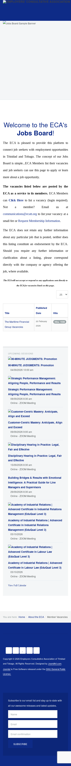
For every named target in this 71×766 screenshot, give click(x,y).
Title (7, 313)
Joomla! (6, 669)
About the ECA (36, 617)
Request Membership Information (39, 221)
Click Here (16, 200)
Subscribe (20, 744)
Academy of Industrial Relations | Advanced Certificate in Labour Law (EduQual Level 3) (35, 565)
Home (22, 617)
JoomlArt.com (54, 663)
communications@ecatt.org (20, 214)
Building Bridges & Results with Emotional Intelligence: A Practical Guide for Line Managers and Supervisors (34, 482)
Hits (55, 313)
